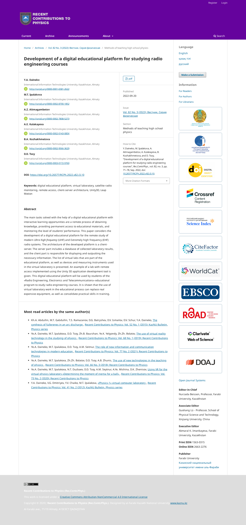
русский (184, 64)
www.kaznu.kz (178, 503)
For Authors (185, 96)
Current (26, 36)
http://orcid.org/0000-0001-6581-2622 (49, 88)
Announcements (78, 36)
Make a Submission (192, 74)
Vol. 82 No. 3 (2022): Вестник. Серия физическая (74, 47)
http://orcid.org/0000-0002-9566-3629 (49, 148)
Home (27, 47)
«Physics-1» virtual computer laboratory (122, 383)
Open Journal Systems (192, 380)
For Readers (185, 91)
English (183, 53)
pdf (130, 78)
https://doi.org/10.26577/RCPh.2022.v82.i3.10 (57, 174)
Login (224, 2)
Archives (39, 47)
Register (212, 2)
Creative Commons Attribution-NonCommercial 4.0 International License (103, 497)
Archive (49, 36)
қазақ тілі (185, 58)
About (107, 36)
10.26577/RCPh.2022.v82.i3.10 (138, 173)
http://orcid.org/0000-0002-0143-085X (49, 133)
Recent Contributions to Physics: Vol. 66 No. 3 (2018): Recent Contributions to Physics (96, 365)
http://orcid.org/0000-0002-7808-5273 (49, 118)
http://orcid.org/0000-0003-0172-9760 (49, 163)
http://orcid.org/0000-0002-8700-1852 (49, 103)
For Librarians (186, 101)
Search (220, 36)
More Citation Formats (138, 180)
